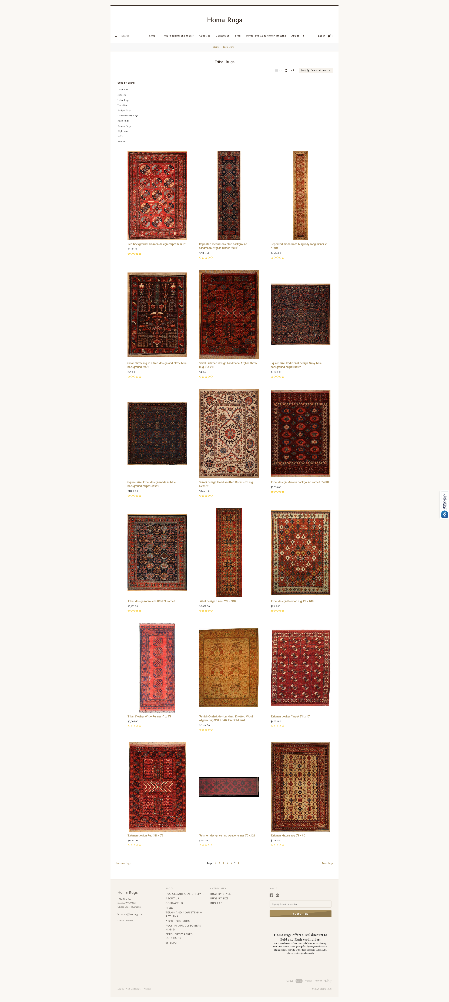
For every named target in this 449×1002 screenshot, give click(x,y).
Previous (123, 863)
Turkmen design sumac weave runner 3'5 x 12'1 (227, 835)
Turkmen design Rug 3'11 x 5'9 (145, 835)
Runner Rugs (124, 126)
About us (204, 35)
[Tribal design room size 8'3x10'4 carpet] (157, 552)
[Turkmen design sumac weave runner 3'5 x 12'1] (229, 787)
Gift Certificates (133, 988)
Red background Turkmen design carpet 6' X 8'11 (157, 244)
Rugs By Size (219, 898)
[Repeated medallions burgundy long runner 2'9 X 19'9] (300, 195)
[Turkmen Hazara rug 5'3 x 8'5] (300, 787)
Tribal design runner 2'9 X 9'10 (217, 601)
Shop (152, 35)
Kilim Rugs (123, 120)
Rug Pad (216, 903)
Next (327, 863)
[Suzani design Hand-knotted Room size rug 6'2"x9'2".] (229, 433)
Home (216, 46)
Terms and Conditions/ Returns (266, 35)
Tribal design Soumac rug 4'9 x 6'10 (292, 601)
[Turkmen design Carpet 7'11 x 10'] (300, 668)
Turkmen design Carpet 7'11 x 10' (290, 716)
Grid (292, 70)
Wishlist (147, 988)
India (120, 136)
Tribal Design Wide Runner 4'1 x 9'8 (149, 716)
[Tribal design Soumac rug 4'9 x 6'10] (300, 552)
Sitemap (171, 942)
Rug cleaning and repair (178, 35)
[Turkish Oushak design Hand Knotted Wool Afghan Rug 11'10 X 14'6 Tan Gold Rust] (229, 668)
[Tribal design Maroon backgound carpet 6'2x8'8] (300, 433)
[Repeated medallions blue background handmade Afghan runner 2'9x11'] (229, 195)
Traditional (123, 89)
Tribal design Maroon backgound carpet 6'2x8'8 (300, 482)
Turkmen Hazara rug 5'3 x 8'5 (288, 835)
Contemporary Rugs (128, 115)
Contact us (223, 35)
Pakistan (122, 141)
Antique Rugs (124, 110)
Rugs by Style (220, 894)
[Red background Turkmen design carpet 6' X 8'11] (157, 195)
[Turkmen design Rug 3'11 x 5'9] (157, 787)
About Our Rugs (178, 921)
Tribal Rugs (228, 46)
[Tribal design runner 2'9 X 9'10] (229, 552)
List (281, 70)
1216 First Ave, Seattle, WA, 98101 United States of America (129, 903)
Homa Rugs (224, 20)
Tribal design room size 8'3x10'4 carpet (151, 601)
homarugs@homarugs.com (130, 914)
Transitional (123, 105)
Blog (238, 35)
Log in (321, 36)
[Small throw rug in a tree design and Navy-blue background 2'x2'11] (157, 314)
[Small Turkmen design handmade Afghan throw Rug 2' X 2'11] (229, 314)
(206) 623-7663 (125, 920)
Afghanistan (123, 131)
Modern (122, 94)
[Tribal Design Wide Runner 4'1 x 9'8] (157, 668)
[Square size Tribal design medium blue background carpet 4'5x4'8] (157, 433)
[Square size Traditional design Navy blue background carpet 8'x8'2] (300, 314)
